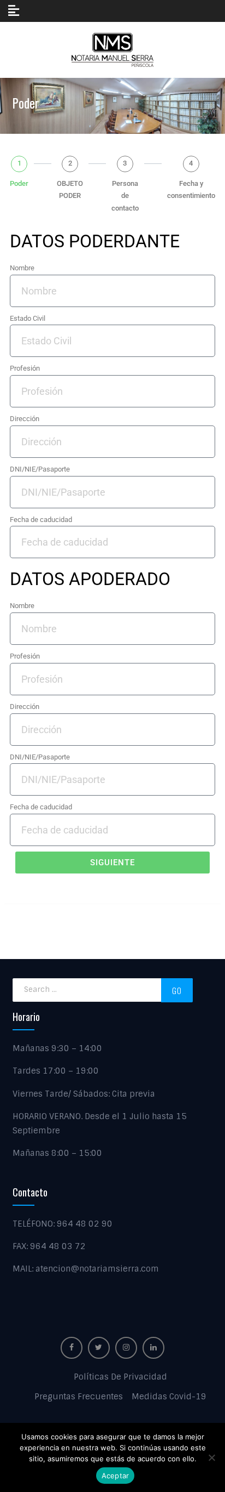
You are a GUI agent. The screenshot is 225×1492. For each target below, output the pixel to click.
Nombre (22, 268)
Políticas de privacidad (120, 1376)
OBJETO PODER (70, 189)
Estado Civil (27, 318)
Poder (19, 183)
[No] (211, 1457)
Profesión (25, 368)
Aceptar (115, 1475)
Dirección (24, 419)
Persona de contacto (125, 196)
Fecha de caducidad (41, 519)
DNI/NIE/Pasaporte (40, 469)
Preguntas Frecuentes (78, 1396)
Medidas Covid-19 (169, 1396)
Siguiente (112, 862)
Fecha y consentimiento (191, 189)
